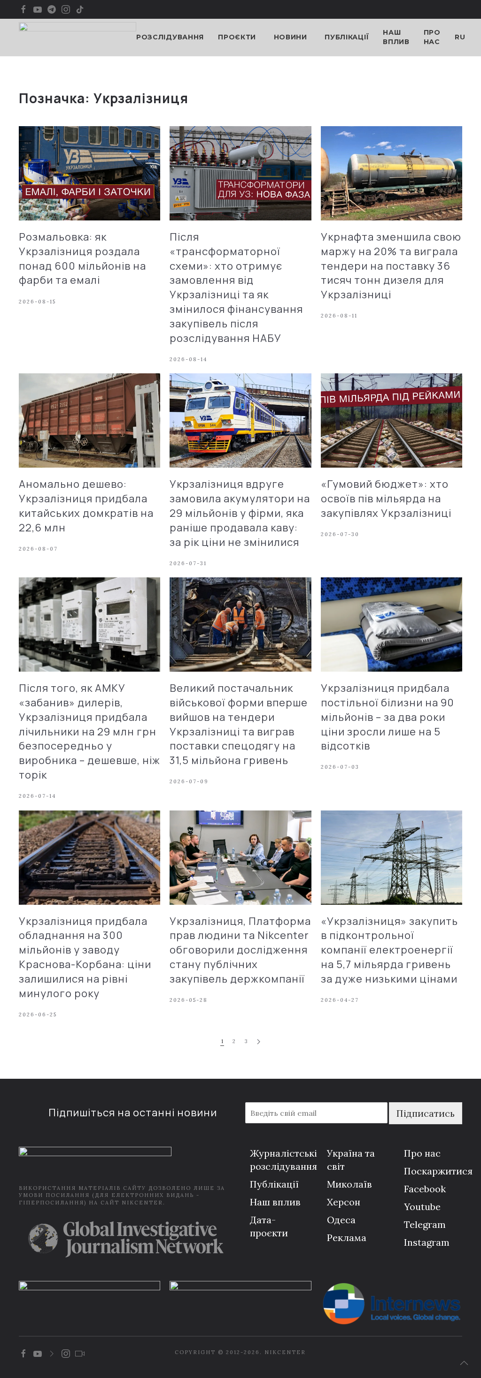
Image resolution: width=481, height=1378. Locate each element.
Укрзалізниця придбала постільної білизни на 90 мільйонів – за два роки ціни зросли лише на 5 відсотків (387, 717)
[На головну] (77, 37)
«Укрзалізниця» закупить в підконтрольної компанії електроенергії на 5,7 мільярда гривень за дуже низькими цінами (389, 950)
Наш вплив (396, 37)
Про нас (432, 37)
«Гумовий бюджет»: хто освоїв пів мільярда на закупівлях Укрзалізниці (386, 498)
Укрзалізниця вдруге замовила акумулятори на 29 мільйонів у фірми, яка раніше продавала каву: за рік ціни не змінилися (240, 513)
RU (460, 37)
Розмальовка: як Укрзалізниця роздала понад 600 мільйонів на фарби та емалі (82, 258)
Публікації (347, 37)
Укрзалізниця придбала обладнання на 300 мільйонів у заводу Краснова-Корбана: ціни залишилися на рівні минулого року (85, 957)
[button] (464, 1363)
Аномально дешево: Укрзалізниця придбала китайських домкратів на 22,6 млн (86, 505)
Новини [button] (290, 37)
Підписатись (425, 1113)
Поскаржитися (438, 1171)
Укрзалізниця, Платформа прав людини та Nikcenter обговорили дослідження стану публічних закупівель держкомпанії (240, 950)
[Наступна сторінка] (258, 1042)
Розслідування (170, 37)
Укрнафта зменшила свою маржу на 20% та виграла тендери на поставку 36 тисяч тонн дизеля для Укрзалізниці (391, 266)
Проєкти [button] (237, 37)
